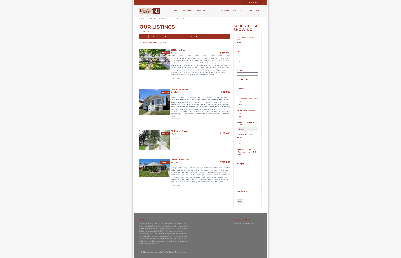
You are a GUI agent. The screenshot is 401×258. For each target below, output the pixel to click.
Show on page (184, 37)
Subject (240, 61)
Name (239, 42)
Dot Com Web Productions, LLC (243, 224)
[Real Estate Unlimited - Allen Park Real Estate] (149, 11)
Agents (213, 11)
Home (176, 11)
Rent (241, 104)
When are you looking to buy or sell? (247, 123)
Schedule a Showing (254, 11)
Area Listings (201, 11)
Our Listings (187, 11)
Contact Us (224, 11)
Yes (240, 114)
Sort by (144, 37)
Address (239, 70)
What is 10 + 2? (242, 191)
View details (176, 78)
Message (240, 164)
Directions (237, 11)
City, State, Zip (242, 79)
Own (240, 101)
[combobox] (157, 36)
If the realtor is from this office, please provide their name (246, 151)
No (240, 117)
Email (239, 52)
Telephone (241, 89)
